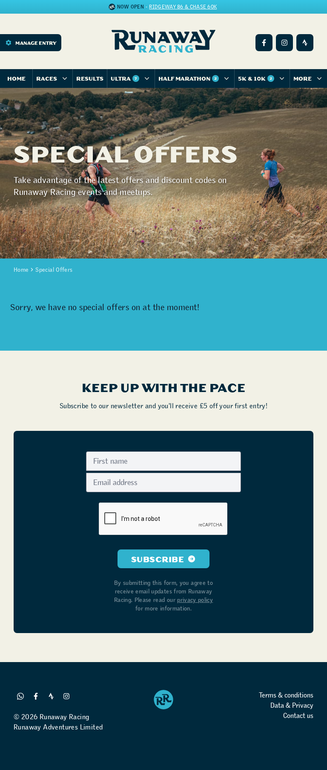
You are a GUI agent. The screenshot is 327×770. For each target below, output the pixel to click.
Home (16, 78)
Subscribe (157, 559)
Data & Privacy (291, 705)
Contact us (298, 715)
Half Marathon (187, 78)
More (302, 78)
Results (89, 78)
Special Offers (53, 269)
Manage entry (35, 43)
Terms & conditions (286, 695)
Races (46, 78)
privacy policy (195, 600)
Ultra (124, 78)
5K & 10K (255, 78)
